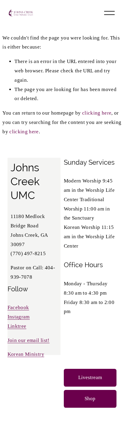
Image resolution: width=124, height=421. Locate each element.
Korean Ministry (26, 354)
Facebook (18, 307)
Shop (90, 398)
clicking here (96, 113)
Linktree (17, 326)
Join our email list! (29, 340)
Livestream (90, 377)
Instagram (19, 317)
